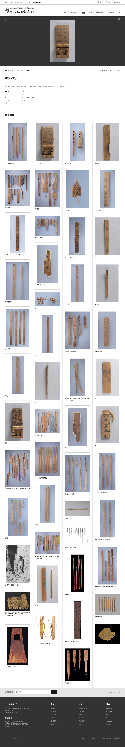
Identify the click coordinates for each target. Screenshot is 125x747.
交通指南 (53, 718)
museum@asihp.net (11, 712)
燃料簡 (7, 208)
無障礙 (108, 2)
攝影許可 (53, 724)
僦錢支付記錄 (69, 494)
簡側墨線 (8, 302)
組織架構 (81, 721)
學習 (90, 12)
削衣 (66, 448)
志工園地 (84, 738)
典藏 (83, 12)
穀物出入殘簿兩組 (101, 492)
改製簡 (37, 209)
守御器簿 (98, 210)
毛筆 (36, 605)
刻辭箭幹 (68, 594)
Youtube (109, 721)
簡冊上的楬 (39, 237)
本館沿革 (81, 711)
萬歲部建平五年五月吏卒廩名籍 (105, 586)
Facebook (109, 708)
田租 (6, 538)
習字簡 (97, 163)
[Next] (121, 41)
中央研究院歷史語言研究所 (12, 738)
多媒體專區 (99, 12)
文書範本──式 (40, 284)
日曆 (66, 518)
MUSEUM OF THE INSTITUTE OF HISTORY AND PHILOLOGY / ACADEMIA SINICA (23, 2)
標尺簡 (67, 304)
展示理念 (81, 718)
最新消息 (99, 2)
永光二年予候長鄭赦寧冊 (43, 644)
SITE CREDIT (12, 740)
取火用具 (68, 163)
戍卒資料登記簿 (70, 547)
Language (117, 2)
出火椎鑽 (28, 70)
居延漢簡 (19, 70)
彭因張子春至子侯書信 (72, 641)
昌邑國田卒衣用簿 (41, 478)
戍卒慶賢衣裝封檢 (11, 667)
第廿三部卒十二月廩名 (13, 255)
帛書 (96, 646)
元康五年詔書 (99, 617)
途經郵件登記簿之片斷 (102, 539)
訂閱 (54, 692)
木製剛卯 (68, 210)
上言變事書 (39, 435)
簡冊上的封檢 (69, 257)
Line (107, 714)
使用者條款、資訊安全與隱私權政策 (109, 738)
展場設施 (53, 721)
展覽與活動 (74, 12)
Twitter (108, 718)
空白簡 (7, 349)
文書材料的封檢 (70, 351)
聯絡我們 (81, 724)
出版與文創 (110, 12)
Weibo (108, 724)
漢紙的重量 (98, 351)
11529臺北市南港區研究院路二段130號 (17, 708)
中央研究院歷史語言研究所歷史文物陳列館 (19, 10)
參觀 (65, 12)
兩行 (6, 396)
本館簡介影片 (83, 708)
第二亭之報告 (9, 163)
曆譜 (36, 525)
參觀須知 (53, 708)
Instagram (109, 711)
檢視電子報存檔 (113, 692)
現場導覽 (53, 711)
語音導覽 (53, 714)
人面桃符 (68, 683)
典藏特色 (81, 714)
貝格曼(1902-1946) (12, 585)
